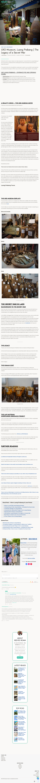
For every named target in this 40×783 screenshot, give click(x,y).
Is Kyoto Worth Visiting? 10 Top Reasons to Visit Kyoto (21, 698)
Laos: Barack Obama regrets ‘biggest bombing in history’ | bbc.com (16, 482)
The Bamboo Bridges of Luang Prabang (13, 508)
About (38, 772)
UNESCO (2, 756)
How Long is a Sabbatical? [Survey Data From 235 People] (22, 728)
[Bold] (2, 578)
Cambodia (27, 322)
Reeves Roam (23, 542)
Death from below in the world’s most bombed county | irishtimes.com (17, 464)
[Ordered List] (8, 578)
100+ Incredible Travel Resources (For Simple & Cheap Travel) (22, 723)
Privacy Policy (36, 775)
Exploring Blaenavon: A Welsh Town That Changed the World (22, 675)
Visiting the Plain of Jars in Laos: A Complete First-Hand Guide (17, 528)
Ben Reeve (4, 55)
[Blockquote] (11, 578)
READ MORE (20, 657)
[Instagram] (34, 781)
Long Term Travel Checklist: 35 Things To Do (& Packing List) (22, 734)
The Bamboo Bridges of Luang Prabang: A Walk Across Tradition (17, 524)
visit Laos (30, 486)
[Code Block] (12, 578)
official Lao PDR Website (22, 433)
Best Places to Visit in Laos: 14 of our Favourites (15, 514)
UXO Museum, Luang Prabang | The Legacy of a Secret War (17, 513)
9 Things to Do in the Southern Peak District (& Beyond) (22, 669)
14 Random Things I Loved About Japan (21, 692)
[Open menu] (38, 2)
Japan (20, 764)
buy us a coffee (31, 558)
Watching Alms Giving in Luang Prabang (13, 511)
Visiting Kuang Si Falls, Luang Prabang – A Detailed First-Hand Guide (19, 507)
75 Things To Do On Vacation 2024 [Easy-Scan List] (22, 711)
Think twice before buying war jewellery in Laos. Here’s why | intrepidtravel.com (19, 473)
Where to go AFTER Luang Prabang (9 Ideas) (14, 505)
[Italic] (4, 578)
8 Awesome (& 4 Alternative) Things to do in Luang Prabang (17, 510)
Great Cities (3, 760)
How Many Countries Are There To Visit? (21, 738)
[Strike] (7, 578)
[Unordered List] (9, 578)
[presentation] (16, 669)
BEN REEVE (33, 539)
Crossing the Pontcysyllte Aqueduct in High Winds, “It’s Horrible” (22, 681)
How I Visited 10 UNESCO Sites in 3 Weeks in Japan (22, 687)
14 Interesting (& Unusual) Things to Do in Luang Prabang (15, 525)
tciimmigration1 (5, 606)
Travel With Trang (13, 594)
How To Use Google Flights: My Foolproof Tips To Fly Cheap (22, 718)
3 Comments (27, 55)
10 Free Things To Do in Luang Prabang (13, 516)
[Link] (13, 578)
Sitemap (37, 776)
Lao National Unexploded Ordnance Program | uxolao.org (13, 456)
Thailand (20, 767)
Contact (37, 773)
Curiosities (3, 759)
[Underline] (5, 578)
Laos (8, 203)
